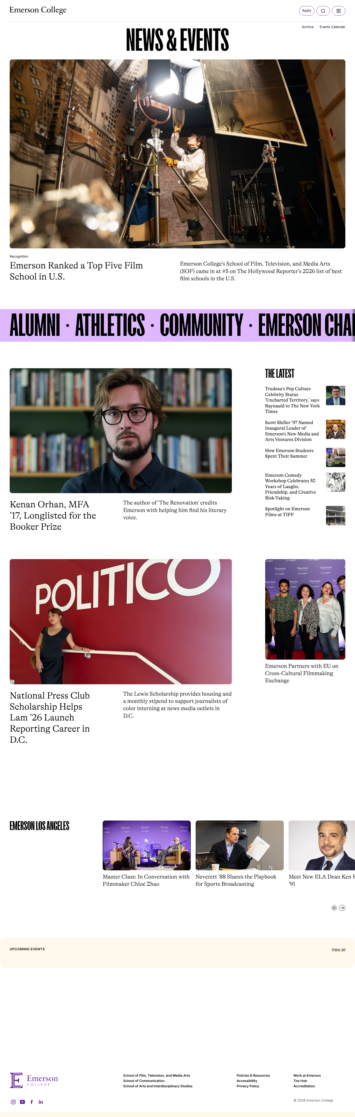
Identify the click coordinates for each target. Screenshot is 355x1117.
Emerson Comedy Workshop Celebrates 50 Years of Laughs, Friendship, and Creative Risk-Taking (290, 486)
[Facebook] (31, 1102)
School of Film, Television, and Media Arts (156, 1076)
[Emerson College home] (64, 1080)
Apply (307, 11)
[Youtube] (22, 1102)
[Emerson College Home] (29, 9)
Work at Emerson (307, 1076)
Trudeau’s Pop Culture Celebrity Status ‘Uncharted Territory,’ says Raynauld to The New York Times (292, 400)
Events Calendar (332, 27)
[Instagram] (13, 1102)
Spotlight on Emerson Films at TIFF (287, 511)
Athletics (110, 325)
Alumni (35, 325)
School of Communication (143, 1081)
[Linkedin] (40, 1102)
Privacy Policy (248, 1086)
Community (201, 325)
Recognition (19, 257)
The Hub (300, 1081)
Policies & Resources (253, 1076)
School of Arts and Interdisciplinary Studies (157, 1086)
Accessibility (247, 1081)
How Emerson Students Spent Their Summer (289, 453)
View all (338, 949)
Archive (308, 27)
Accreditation (304, 1086)
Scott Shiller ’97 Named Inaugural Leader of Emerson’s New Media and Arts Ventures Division (292, 431)
